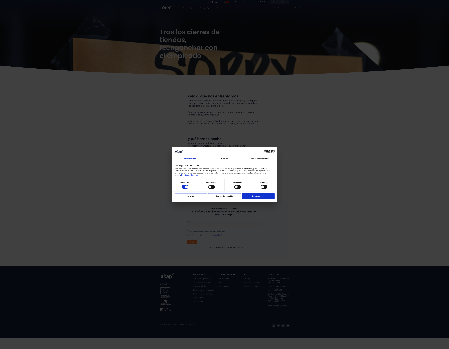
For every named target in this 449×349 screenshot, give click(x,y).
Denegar (190, 196)
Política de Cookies (189, 175)
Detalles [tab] (224, 159)
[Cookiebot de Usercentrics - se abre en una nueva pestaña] (264, 151)
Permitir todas (258, 196)
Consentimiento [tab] (189, 159)
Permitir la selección (224, 196)
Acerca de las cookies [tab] (260, 159)
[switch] (211, 187)
